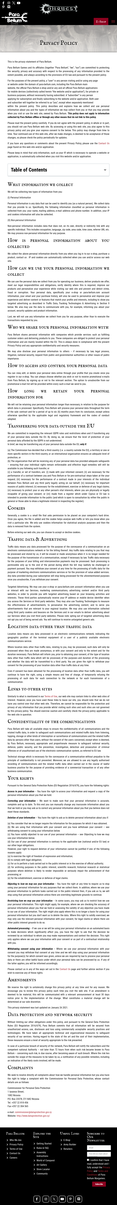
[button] (101, 21)
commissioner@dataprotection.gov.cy (33, 1112)
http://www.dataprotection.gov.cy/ (33, 1115)
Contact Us (103, 143)
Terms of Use (50, 696)
